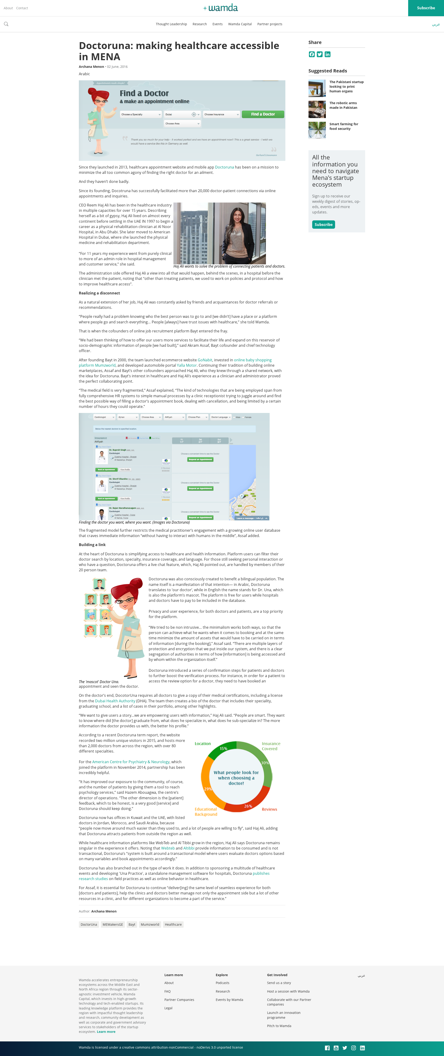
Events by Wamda (229, 999)
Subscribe (426, 7)
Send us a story (279, 983)
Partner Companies (179, 999)
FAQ (167, 991)
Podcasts (222, 983)
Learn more (106, 1031)
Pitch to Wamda (279, 1026)
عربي (436, 24)
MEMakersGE (113, 924)
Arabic (84, 73)
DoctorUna (89, 924)
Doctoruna (224, 167)
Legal (168, 1008)
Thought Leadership (171, 24)
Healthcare (173, 924)
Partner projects (269, 24)
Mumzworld (150, 924)
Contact (22, 8)
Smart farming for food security (344, 126)
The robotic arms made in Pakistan (343, 105)
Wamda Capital (240, 24)
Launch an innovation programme (284, 1014)
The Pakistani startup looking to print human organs (347, 86)
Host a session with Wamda (288, 991)
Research (200, 24)
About (8, 8)
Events (218, 24)
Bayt (132, 924)
